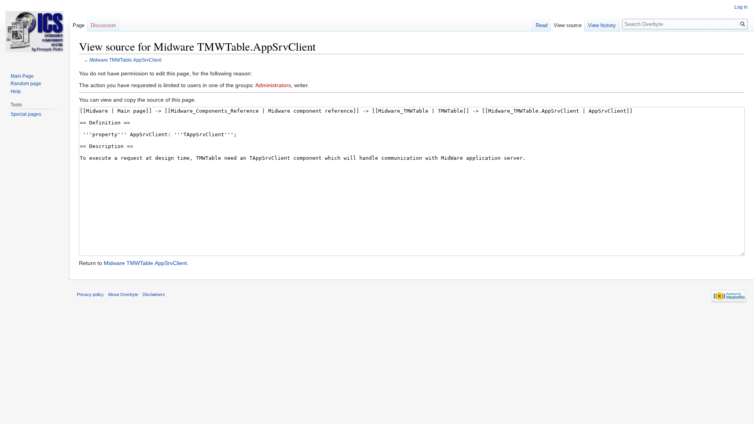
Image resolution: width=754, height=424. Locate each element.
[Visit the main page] (34, 31)
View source (568, 25)
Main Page (22, 76)
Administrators (273, 85)
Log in (741, 7)
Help (16, 91)
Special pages (26, 114)
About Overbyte (123, 294)
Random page (26, 83)
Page (78, 25)
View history (602, 25)
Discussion (103, 25)
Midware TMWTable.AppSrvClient (125, 59)
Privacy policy (90, 294)
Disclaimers (154, 294)
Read (541, 25)
